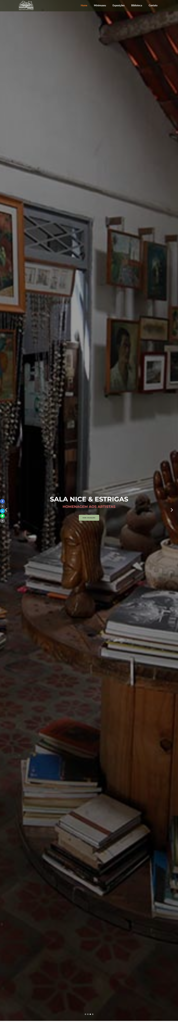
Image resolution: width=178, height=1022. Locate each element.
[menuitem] (84, 5)
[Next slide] (171, 510)
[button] (2, 501)
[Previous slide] (6, 510)
